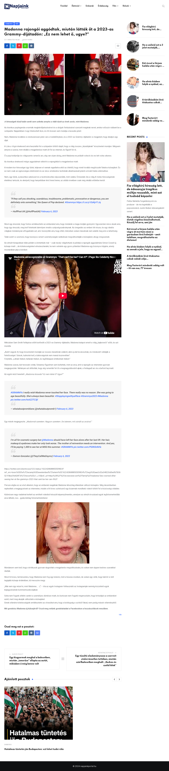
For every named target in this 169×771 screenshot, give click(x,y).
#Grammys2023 (89, 396)
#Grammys (70, 202)
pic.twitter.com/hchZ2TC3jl (24, 399)
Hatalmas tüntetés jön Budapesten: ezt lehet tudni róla (34, 749)
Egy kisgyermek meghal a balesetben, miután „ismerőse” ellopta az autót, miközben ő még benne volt (29, 660)
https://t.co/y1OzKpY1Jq (88, 202)
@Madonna (47, 440)
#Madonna (102, 396)
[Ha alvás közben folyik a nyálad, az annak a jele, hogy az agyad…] (133, 83)
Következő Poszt (105, 653)
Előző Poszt (17, 654)
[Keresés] (163, 5)
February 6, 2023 (49, 211)
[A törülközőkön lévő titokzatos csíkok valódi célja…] (133, 101)
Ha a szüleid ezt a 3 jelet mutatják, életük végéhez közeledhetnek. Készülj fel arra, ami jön (145, 220)
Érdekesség (103, 6)
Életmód (75, 6)
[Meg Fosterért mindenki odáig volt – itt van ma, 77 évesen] (133, 119)
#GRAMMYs (17, 392)
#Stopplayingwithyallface (67, 396)
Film (114, 6)
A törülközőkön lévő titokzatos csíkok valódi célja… (153, 103)
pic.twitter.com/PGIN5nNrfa (87, 447)
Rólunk (126, 6)
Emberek (90, 6)
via (120, 614)
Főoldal (63, 6)
